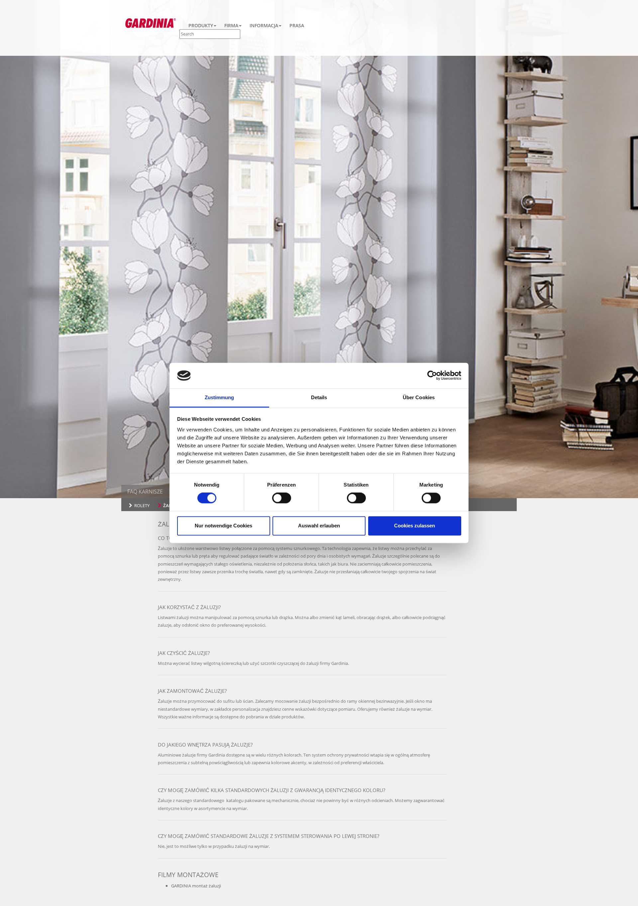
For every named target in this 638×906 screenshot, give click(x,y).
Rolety (142, 505)
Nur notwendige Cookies (223, 525)
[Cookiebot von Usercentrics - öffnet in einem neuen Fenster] (432, 376)
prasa (296, 25)
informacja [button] (264, 25)
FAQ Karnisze (145, 491)
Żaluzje (172, 505)
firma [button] (231, 25)
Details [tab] (319, 397)
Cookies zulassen (414, 525)
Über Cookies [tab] (419, 397)
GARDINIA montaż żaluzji (196, 886)
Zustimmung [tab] (219, 397)
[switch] (281, 498)
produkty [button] (200, 25)
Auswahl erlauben (319, 525)
